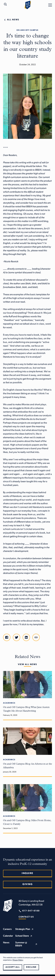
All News (13, 20)
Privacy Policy (18, 960)
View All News (27, 664)
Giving (27, 884)
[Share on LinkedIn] (26, 637)
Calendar (8, 936)
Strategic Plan (22, 929)
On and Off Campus (27, 30)
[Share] (36, 637)
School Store (22, 936)
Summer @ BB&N (21, 944)
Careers (7, 929)
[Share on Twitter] (16, 637)
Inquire (27, 873)
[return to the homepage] (8, 905)
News (6, 942)
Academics (9, 703)
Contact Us (26, 917)
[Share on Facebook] (6, 637)
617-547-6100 (31, 911)
